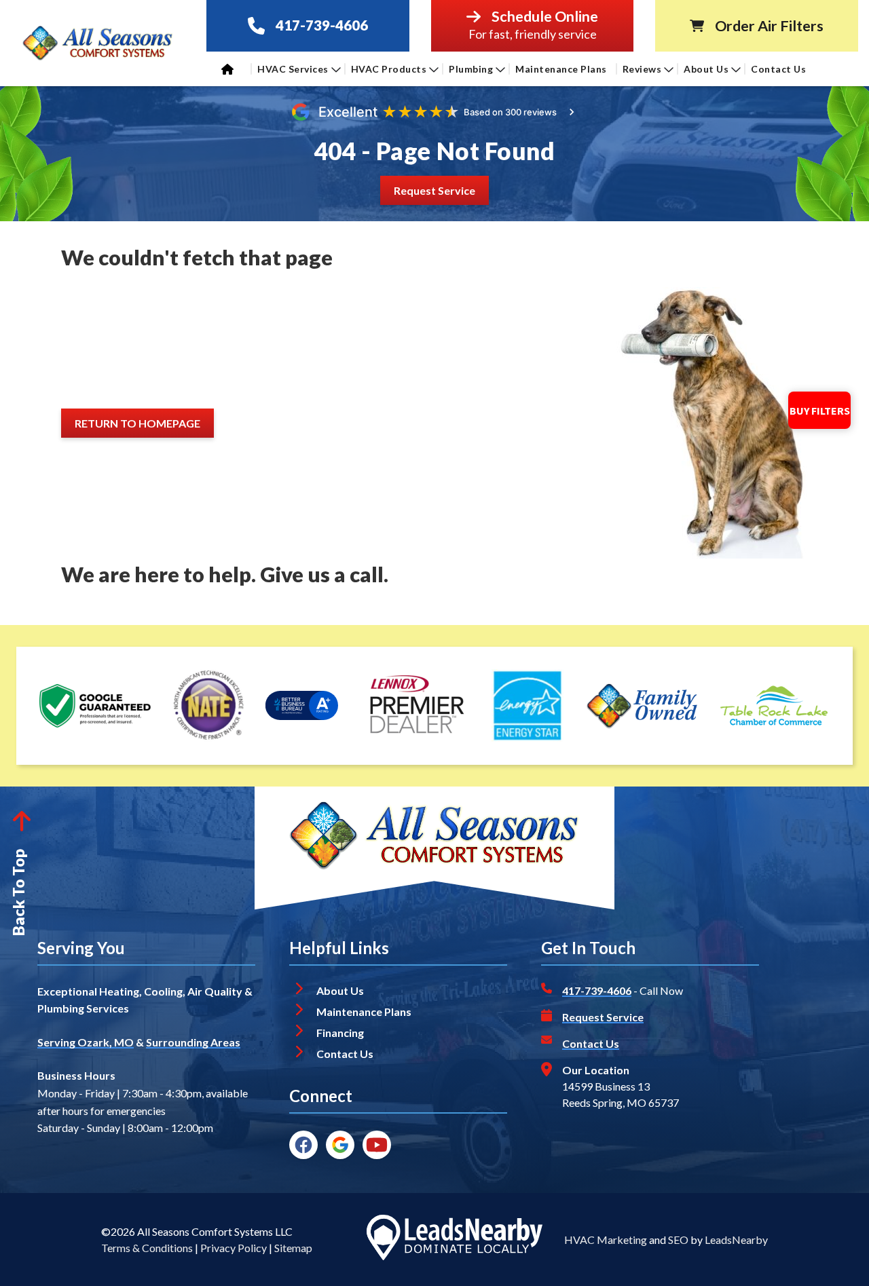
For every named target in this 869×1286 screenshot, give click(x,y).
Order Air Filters (769, 26)
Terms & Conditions (147, 1247)
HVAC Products (389, 69)
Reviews (642, 69)
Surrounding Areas (193, 1042)
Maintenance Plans (561, 69)
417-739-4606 (322, 25)
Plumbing (471, 69)
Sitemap (293, 1247)
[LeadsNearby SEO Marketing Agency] (454, 1240)
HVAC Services (293, 69)
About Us (706, 69)
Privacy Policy (233, 1247)
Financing (340, 1032)
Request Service (603, 1016)
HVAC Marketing (605, 1239)
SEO (678, 1239)
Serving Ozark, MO (85, 1042)
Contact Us (780, 69)
